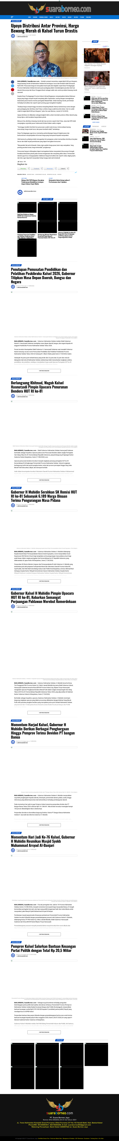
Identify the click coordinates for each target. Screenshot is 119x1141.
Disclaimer (87, 1138)
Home (29, 17)
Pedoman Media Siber (56, 1138)
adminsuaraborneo (22, 36)
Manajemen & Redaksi (68, 1138)
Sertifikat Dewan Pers (43, 1138)
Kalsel (51, 17)
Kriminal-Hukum (43, 17)
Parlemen (88, 17)
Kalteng (58, 17)
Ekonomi (35, 17)
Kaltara (76, 17)
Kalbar (69, 17)
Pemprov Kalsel (52, 174)
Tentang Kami (94, 1138)
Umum (59, 174)
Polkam (82, 17)
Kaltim (64, 17)
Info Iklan (101, 1138)
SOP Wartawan (79, 1138)
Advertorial (31, 174)
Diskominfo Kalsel (41, 174)
